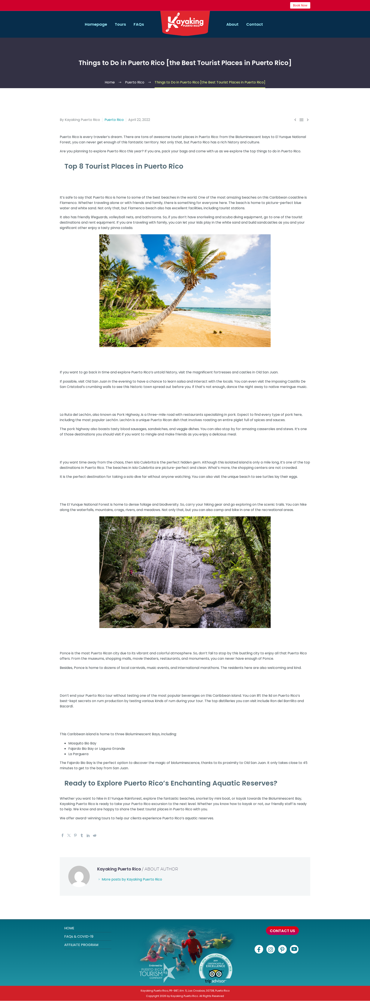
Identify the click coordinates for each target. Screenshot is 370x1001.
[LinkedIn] (88, 835)
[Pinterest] (75, 835)
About (232, 24)
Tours (120, 24)
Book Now (300, 5)
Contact (254, 24)
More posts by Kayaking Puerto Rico (132, 879)
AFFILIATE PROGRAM (81, 944)
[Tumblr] (82, 835)
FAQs (139, 24)
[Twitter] (69, 835)
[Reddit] (94, 835)
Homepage (96, 24)
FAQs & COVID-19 (78, 936)
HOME (69, 928)
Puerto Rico (114, 119)
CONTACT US (282, 930)
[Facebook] (62, 835)
